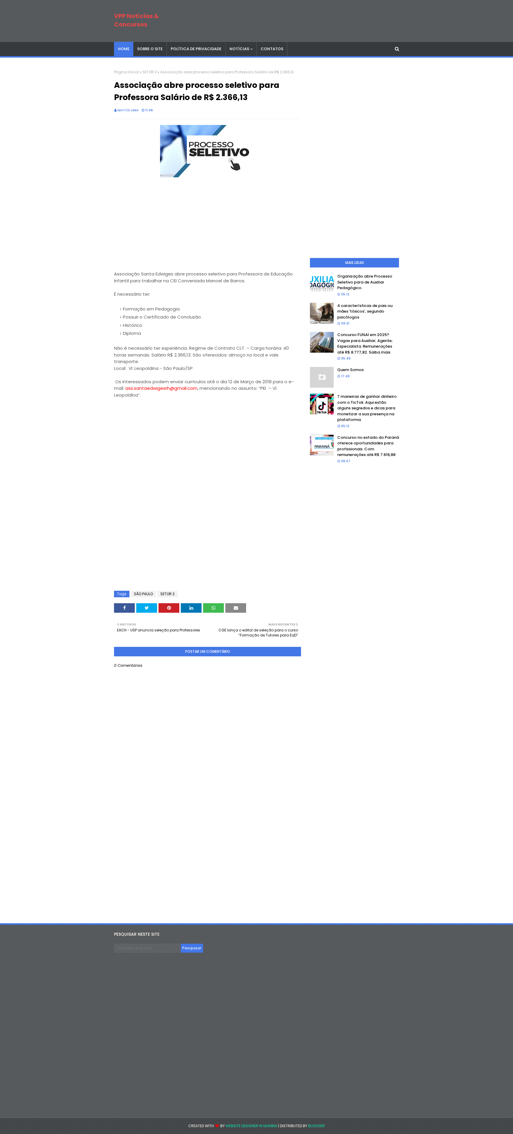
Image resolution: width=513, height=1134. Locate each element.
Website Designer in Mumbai (251, 1125)
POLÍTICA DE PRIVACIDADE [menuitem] (196, 49)
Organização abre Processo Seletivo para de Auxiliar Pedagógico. (364, 282)
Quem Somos (350, 370)
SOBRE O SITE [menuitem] (150, 49)
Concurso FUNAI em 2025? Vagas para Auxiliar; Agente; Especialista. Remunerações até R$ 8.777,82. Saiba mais (365, 343)
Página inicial (126, 72)
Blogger (316, 1125)
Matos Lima (128, 110)
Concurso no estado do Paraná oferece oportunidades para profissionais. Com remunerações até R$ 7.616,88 (368, 446)
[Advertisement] (158, 218)
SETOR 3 (149, 72)
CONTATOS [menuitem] (272, 49)
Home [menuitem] (123, 49)
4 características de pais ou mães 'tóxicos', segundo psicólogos (364, 311)
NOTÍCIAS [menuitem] (239, 49)
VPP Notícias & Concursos (136, 20)
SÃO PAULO (143, 593)
